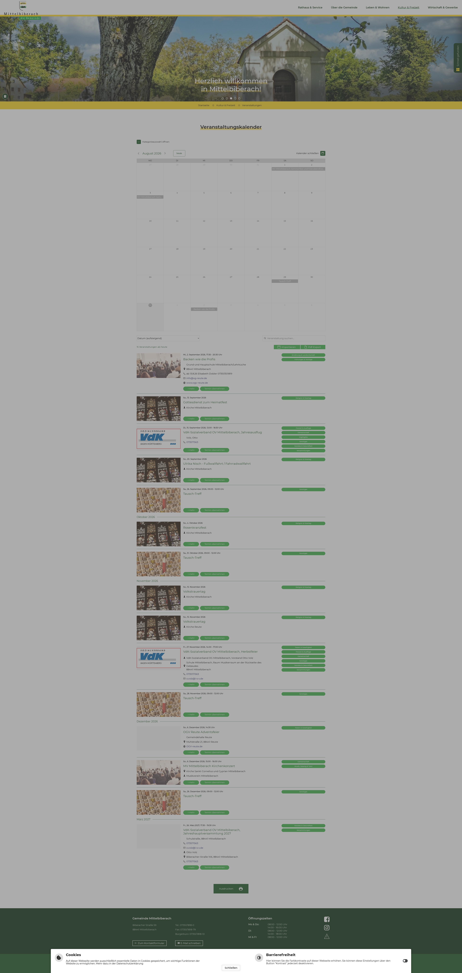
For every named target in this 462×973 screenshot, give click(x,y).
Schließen (231, 967)
